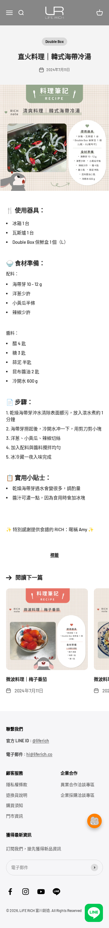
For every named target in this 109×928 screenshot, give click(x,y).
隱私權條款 (16, 784)
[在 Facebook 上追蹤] (10, 891)
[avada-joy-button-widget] (94, 866)
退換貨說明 (16, 795)
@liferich (40, 740)
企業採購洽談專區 (77, 795)
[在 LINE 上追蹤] (56, 891)
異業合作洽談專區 (77, 784)
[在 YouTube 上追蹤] (41, 891)
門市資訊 (14, 816)
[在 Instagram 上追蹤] (25, 891)
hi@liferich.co (39, 754)
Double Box (54, 41)
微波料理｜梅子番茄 (26, 679)
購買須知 (14, 805)
